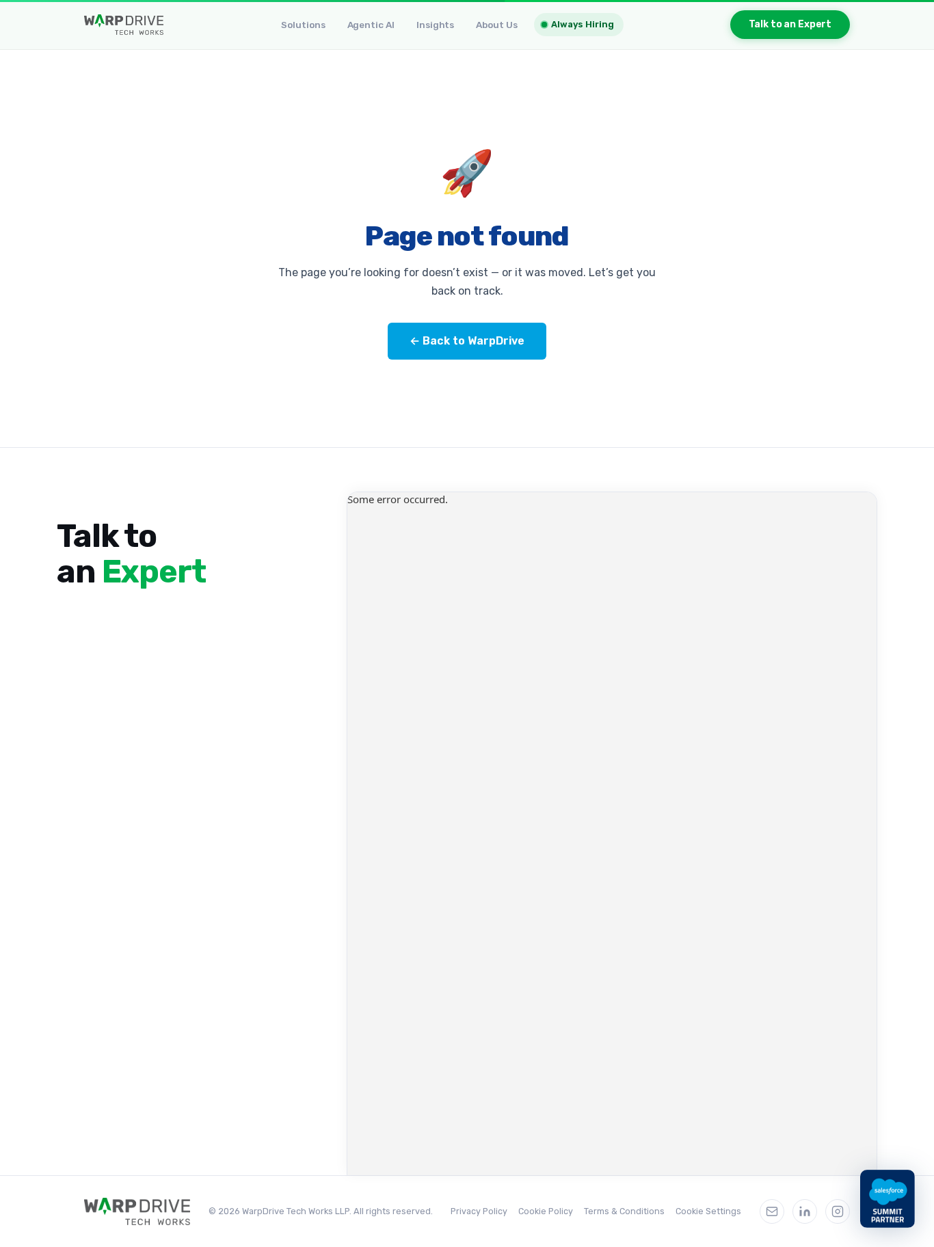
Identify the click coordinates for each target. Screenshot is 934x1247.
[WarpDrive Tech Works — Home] (123, 24)
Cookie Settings (708, 1211)
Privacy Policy (479, 1211)
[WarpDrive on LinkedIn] (804, 1211)
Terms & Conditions (624, 1211)
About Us (496, 24)
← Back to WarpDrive (467, 340)
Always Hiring (582, 24)
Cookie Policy (545, 1211)
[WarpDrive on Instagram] (837, 1211)
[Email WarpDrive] (772, 1211)
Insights (435, 24)
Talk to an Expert (790, 24)
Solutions (303, 24)
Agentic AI (371, 24)
